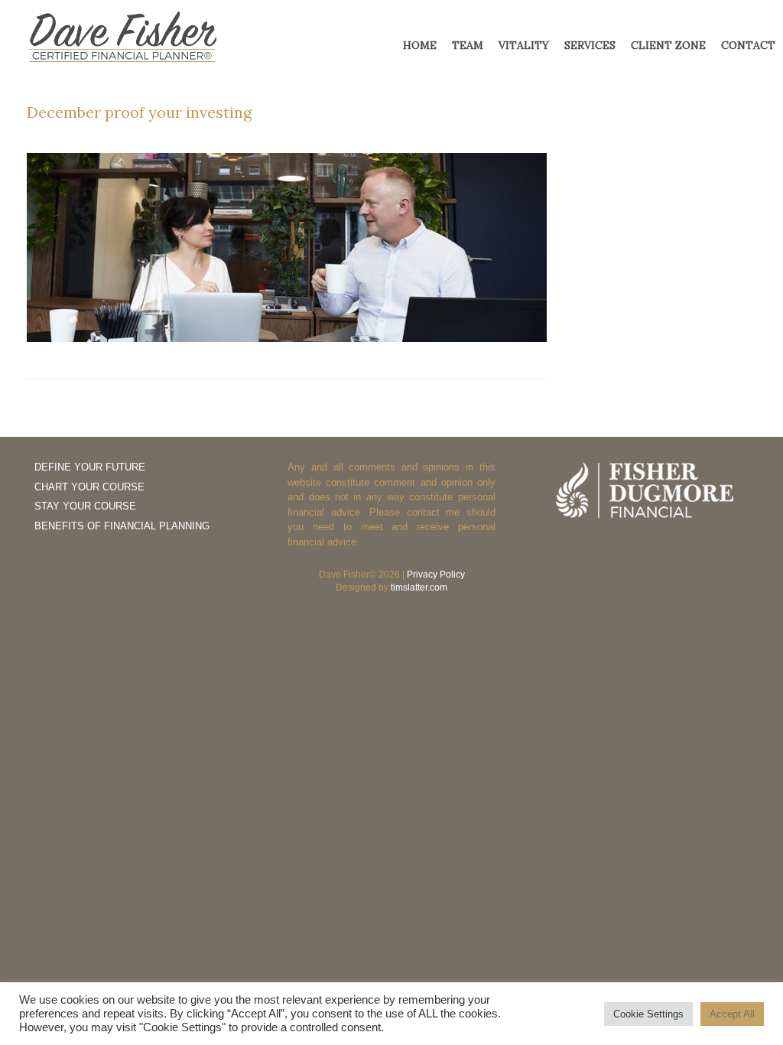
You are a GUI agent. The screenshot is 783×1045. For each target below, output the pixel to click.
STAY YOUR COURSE (85, 506)
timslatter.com (419, 587)
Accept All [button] (732, 1014)
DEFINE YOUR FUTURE (89, 467)
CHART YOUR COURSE (89, 487)
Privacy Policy (436, 574)
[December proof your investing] (287, 337)
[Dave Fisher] (122, 37)
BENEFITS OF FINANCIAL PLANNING (122, 526)
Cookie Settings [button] (648, 1014)
